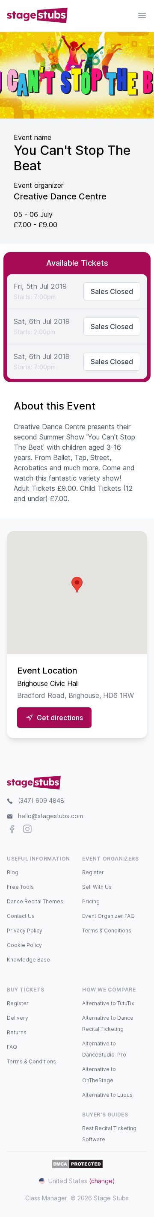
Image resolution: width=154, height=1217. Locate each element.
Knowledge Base (28, 959)
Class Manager (46, 1198)
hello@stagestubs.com (50, 815)
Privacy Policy (24, 930)
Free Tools (20, 887)
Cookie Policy (24, 945)
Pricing (91, 901)
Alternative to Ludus (107, 1095)
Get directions (60, 717)
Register (93, 872)
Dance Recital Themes (35, 901)
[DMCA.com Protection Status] (77, 1164)
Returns (17, 1032)
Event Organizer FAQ (108, 916)
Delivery (17, 1018)
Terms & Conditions (106, 930)
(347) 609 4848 (41, 800)
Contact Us (21, 916)
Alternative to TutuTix (108, 1003)
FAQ (12, 1047)
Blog (12, 872)
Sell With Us (97, 887)
